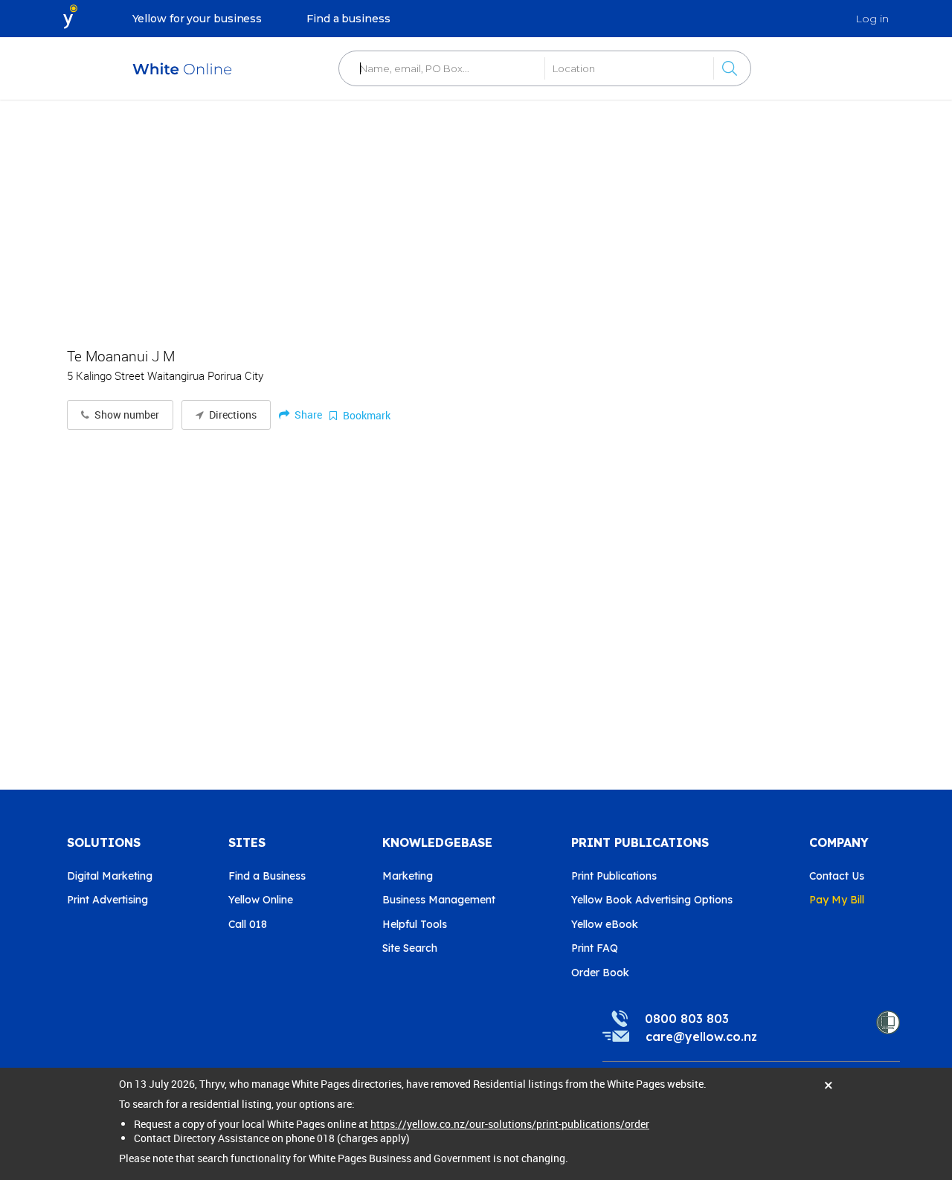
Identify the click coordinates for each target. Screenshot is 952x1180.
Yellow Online (260, 899)
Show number (125, 415)
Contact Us (836, 876)
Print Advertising (107, 899)
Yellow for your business (197, 18)
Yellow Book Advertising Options (652, 899)
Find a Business (267, 876)
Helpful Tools (414, 924)
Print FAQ (594, 948)
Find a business (348, 18)
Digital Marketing (109, 876)
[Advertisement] (476, 216)
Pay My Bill (836, 899)
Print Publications (614, 876)
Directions (232, 415)
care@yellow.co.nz (701, 1036)
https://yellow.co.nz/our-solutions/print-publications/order (509, 1124)
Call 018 (247, 924)
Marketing (407, 876)
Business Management (438, 899)
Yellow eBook (604, 924)
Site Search (409, 948)
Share (307, 414)
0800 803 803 (687, 1018)
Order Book (600, 972)
